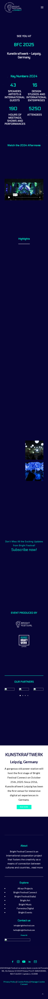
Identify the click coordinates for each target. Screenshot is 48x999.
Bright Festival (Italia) (25, 896)
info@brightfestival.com (24, 925)
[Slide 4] (28, 695)
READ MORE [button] (24, 807)
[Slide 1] (20, 695)
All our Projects (25, 888)
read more (37, 867)
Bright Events (25, 912)
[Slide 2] (23, 695)
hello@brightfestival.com (24, 930)
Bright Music (25, 904)
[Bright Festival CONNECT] (13, 7)
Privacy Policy (9, 981)
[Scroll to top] (42, 993)
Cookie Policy (23, 981)
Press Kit (24, 935)
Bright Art (25, 900)
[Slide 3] (25, 695)
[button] (42, 7)
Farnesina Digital (25, 908)
